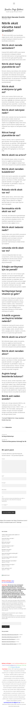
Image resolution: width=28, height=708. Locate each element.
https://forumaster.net (6, 520)
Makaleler (9, 427)
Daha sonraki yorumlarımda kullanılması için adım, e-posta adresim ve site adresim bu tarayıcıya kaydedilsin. (13, 500)
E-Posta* (4, 482)
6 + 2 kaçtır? (5, 505)
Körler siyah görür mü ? (7, 568)
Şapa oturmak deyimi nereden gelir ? (10, 553)
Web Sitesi (4, 489)
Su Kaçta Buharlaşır (8, 436)
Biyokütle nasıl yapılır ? (7, 549)
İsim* (3, 476)
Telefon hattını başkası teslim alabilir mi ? (11, 534)
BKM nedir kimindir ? (6, 542)
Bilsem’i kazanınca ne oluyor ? (8, 564)
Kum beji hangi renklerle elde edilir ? (10, 557)
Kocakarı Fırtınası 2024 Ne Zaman (9, 644)
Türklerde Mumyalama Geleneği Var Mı (14, 441)
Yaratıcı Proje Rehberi (14, 9)
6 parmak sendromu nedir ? (8, 546)
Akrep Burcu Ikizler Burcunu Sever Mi (10, 634)
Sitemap (19, 522)
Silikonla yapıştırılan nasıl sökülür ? (9, 560)
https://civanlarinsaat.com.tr (8, 522)
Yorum (3, 459)
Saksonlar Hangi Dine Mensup (8, 639)
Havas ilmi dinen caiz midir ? (8, 538)
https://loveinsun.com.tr (20, 520)
